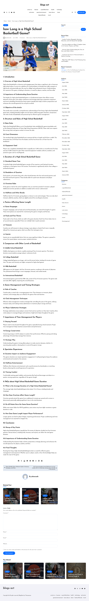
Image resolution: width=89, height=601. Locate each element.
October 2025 (65, 108)
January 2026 (65, 104)
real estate (31, 12)
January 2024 (65, 174)
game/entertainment (41, 12)
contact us (29, 9)
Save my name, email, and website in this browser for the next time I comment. (23, 549)
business (36, 9)
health (52, 9)
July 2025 (64, 119)
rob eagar (63, 70)
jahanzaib (34, 476)
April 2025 (64, 130)
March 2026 (65, 100)
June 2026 (64, 89)
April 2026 (64, 97)
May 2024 (64, 163)
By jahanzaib (8, 37)
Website (5, 543)
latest (58, 12)
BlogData (21, 595)
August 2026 (65, 82)
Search (63, 25)
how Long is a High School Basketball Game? (36, 37)
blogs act (44, 5)
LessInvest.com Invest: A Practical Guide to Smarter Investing (75, 576)
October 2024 (65, 145)
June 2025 (64, 123)
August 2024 (65, 152)
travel (49, 15)
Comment (6, 513)
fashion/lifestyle (41, 15)
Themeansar (28, 595)
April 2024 (64, 167)
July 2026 (64, 86)
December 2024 (66, 137)
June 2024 (64, 160)
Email (5, 537)
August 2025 (65, 115)
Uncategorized (66, 221)
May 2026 (64, 93)
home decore (52, 12)
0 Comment (22, 37)
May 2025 (64, 126)
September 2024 (66, 149)
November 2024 (66, 141)
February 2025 (65, 134)
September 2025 (66, 112)
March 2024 (65, 171)
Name (5, 532)
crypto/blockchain (45, 9)
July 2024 (64, 156)
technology (59, 9)
